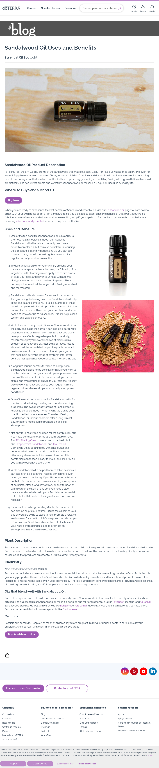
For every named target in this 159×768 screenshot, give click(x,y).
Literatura (45, 727)
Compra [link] (31, 8)
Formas (83, 727)
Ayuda (121, 714)
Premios (6, 731)
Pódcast (45, 731)
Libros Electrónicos (50, 722)
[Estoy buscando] (119, 8)
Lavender (118, 601)
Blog (43, 714)
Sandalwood (39, 444)
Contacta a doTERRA (67, 688)
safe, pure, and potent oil (30, 221)
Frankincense (69, 609)
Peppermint (24, 444)
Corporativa (8, 714)
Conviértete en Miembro (91, 714)
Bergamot (66, 605)
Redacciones (8, 722)
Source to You (9, 739)
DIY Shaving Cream (27, 440)
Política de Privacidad (87, 764)
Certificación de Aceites (52, 718)
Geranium (146, 601)
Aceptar (13, 763)
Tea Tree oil (59, 444)
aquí (150, 755)
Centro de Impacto (11, 727)
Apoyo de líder (125, 718)
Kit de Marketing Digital (91, 731)
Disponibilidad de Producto (131, 730)
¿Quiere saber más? (65, 764)
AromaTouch (47, 735)
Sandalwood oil (115, 210)
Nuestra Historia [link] (50, 8)
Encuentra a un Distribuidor (23, 688)
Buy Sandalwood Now (21, 634)
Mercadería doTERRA (12, 735)
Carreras (6, 718)
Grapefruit (81, 605)
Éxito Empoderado (89, 722)
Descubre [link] (70, 8)
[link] (134, 8)
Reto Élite (84, 718)
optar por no (40, 763)
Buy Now (13, 200)
